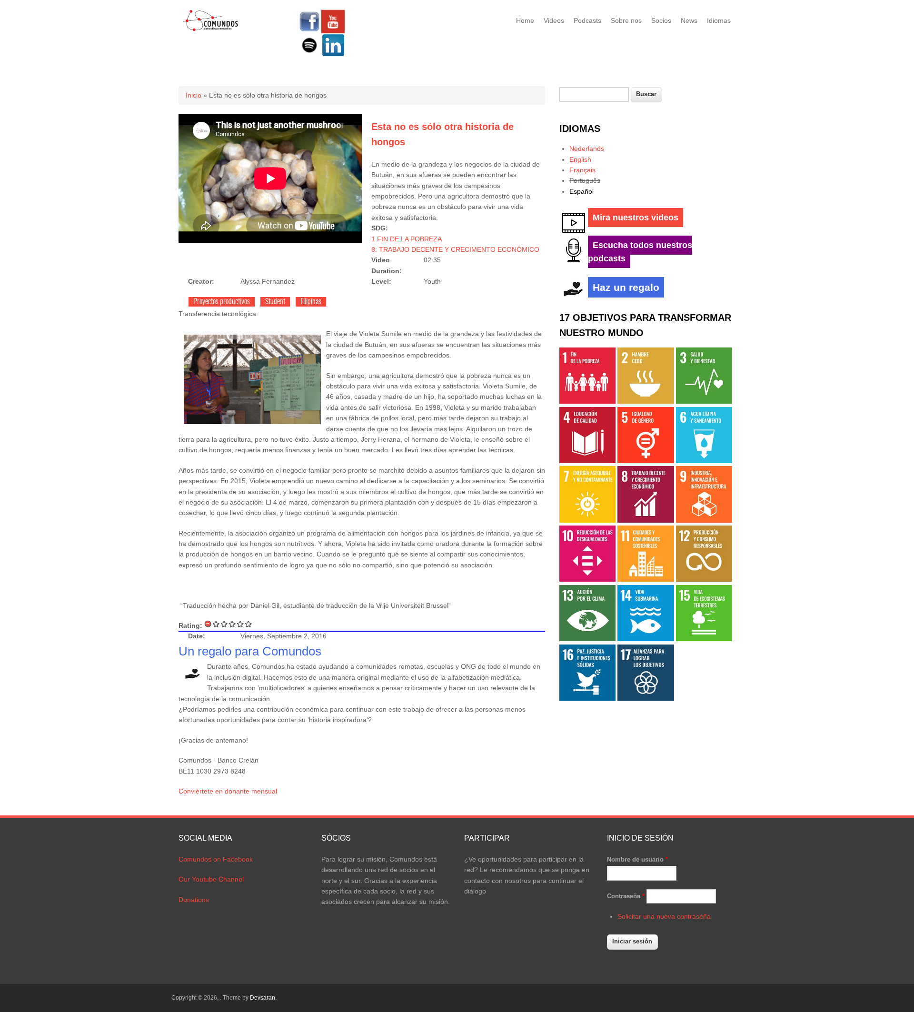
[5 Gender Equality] (645, 461)
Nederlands (586, 148)
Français (582, 170)
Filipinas (310, 302)
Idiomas (719, 20)
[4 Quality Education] (587, 461)
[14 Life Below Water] (645, 639)
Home (525, 20)
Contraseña (626, 896)
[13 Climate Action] (587, 639)
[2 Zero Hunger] (645, 401)
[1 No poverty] (587, 401)
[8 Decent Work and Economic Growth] (645, 520)
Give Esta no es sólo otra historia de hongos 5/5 (249, 623)
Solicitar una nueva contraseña (664, 916)
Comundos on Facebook (216, 859)
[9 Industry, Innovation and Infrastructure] (704, 520)
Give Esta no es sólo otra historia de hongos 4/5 (241, 623)
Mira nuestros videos (635, 217)
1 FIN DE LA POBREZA (406, 239)
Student (275, 302)
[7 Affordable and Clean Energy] (587, 520)
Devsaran (262, 997)
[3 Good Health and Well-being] (704, 401)
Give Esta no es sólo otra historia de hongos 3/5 (232, 623)
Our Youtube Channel (211, 879)
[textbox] (594, 94)
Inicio (193, 95)
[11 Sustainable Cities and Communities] (645, 579)
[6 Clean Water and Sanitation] (704, 461)
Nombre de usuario (637, 859)
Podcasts (587, 20)
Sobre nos (626, 20)
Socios (661, 20)
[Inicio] (211, 29)
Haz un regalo (626, 287)
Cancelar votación (208, 623)
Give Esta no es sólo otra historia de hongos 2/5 (224, 623)
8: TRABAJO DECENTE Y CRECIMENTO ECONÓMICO (455, 249)
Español (581, 191)
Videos (554, 20)
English (580, 159)
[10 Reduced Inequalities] (587, 579)
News (689, 20)
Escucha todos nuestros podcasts (640, 251)
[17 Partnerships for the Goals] (645, 698)
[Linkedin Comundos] (333, 55)
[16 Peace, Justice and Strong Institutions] (587, 698)
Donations (194, 899)
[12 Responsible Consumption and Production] (704, 579)
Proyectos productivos (221, 302)
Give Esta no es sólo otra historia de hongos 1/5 (216, 623)
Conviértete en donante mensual (228, 791)
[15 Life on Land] (704, 639)
